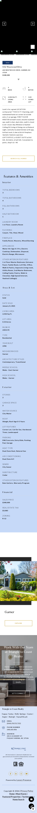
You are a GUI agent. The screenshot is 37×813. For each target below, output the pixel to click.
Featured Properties (11, 797)
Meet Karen (21, 794)
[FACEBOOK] (11, 774)
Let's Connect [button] (18, 693)
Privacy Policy (27, 791)
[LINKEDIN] (16, 774)
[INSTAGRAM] (21, 774)
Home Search (18, 799)
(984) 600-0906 (12, 729)
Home (12, 794)
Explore (18, 623)
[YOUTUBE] (27, 774)
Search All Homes (19, 158)
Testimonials (28, 797)
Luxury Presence (23, 780)
